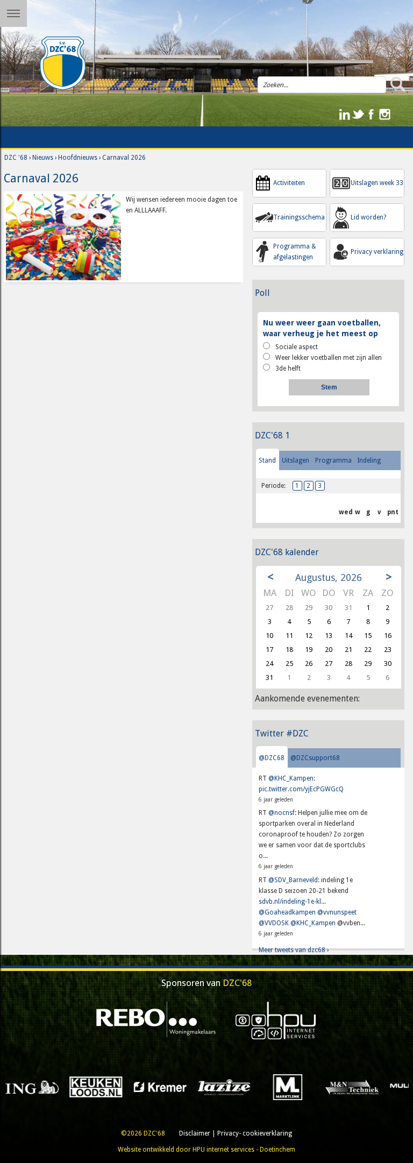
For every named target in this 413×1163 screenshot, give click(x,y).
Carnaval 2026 (124, 157)
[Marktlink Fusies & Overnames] (211, 1086)
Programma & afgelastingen (294, 252)
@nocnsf (281, 813)
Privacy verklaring (377, 252)
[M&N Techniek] (275, 1086)
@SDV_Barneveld (293, 880)
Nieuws (42, 157)
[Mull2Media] (339, 1086)
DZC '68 (15, 157)
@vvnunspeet (337, 912)
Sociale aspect (296, 347)
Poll (262, 293)
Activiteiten (289, 183)
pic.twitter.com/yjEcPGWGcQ (301, 789)
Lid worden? (368, 217)
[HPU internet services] (275, 1020)
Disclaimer (194, 1133)
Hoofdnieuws (77, 157)
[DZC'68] (63, 63)
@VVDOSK (274, 923)
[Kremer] (83, 1086)
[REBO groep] (156, 1020)
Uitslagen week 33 (377, 183)
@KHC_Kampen (291, 778)
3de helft (288, 368)
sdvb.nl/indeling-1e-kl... (292, 901)
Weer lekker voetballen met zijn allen (328, 357)
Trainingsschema (299, 217)
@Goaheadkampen (287, 912)
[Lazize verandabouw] (147, 1086)
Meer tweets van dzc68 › (294, 950)
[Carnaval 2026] (63, 236)
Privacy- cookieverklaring (254, 1133)
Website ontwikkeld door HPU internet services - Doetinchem (206, 1149)
